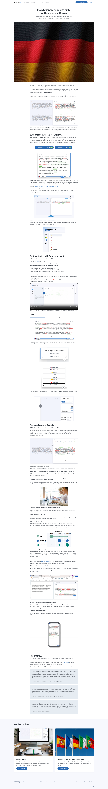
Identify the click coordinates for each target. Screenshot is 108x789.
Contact (49, 781)
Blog (45, 781)
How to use (26, 2)
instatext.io (36, 261)
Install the (37, 317)
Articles (47, 2)
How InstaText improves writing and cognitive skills (47, 220)
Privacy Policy (79, 781)
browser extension (45, 561)
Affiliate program (56, 781)
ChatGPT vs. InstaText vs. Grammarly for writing (46, 186)
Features (33, 2)
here (39, 571)
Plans (38, 2)
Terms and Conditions (89, 781)
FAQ (42, 2)
